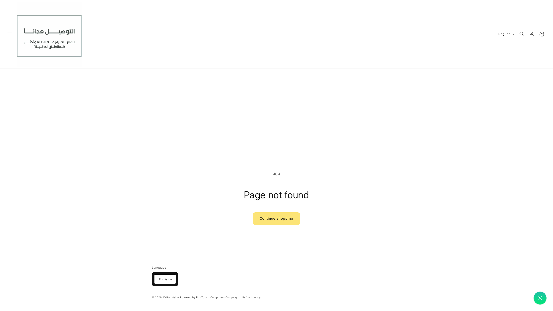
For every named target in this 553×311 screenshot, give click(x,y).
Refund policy (251, 297)
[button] (9, 34)
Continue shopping (276, 218)
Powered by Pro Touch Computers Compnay (209, 297)
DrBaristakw (171, 297)
